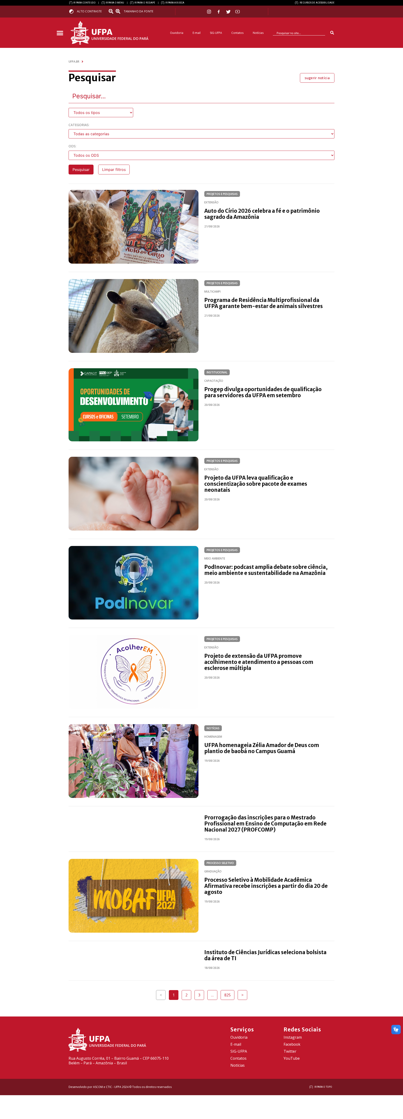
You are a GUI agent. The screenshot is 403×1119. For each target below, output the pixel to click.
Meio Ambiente (214, 558)
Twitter (290, 1051)
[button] (60, 33)
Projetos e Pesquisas (222, 194)
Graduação (213, 871)
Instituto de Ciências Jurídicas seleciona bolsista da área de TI (265, 955)
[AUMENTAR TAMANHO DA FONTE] (119, 11)
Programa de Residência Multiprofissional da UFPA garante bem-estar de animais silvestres (263, 303)
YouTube (292, 1058)
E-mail (197, 33)
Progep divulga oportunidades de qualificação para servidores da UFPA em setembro (263, 392)
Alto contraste (89, 11)
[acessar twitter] (228, 11)
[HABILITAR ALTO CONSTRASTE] (73, 11)
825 (229, 994)
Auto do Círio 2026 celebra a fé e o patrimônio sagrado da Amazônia (262, 214)
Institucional (217, 372)
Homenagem (213, 737)
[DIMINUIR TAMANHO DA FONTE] (111, 11)
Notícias (258, 33)
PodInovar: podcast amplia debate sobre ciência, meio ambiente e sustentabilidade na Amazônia (266, 570)
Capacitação (213, 381)
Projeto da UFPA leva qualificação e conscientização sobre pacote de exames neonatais (255, 484)
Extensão (211, 202)
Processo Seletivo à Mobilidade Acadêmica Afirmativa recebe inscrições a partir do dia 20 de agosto (266, 886)
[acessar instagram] (209, 11)
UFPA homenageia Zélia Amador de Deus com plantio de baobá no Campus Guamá (261, 748)
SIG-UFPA (216, 33)
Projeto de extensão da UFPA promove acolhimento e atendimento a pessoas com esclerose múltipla (258, 662)
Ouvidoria (176, 33)
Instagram (293, 1037)
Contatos (237, 33)
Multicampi (212, 292)
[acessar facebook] (219, 12)
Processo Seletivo (220, 863)
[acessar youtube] (237, 11)
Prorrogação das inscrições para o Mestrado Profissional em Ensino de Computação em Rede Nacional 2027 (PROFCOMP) (265, 823)
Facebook (292, 1044)
